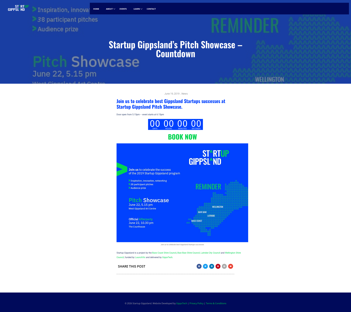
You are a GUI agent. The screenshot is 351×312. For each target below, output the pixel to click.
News (185, 93)
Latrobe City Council (210, 252)
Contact (151, 9)
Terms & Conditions (216, 303)
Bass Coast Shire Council (164, 252)
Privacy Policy (196, 303)
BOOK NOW (182, 136)
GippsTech (167, 257)
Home (96, 9)
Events (123, 9)
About (109, 9)
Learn (137, 9)
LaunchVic (140, 257)
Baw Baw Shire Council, (188, 252)
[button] (199, 266)
